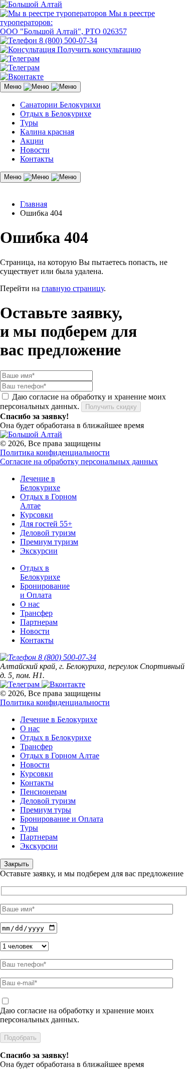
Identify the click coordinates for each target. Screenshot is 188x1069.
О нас (30, 604)
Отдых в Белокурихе (55, 113)
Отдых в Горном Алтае (59, 755)
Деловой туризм (48, 532)
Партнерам (39, 622)
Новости (35, 150)
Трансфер (36, 613)
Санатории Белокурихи (60, 104)
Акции (32, 141)
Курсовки (36, 514)
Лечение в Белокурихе (40, 483)
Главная (33, 204)
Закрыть (16, 864)
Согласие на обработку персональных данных (79, 461)
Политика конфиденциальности (55, 452)
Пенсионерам (43, 791)
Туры (29, 122)
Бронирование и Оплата (45, 590)
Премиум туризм (49, 542)
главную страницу (73, 288)
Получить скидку (111, 407)
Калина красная (47, 131)
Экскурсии (39, 551)
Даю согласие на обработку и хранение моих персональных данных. (77, 1015)
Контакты (37, 159)
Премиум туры (45, 810)
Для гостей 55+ (46, 523)
